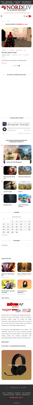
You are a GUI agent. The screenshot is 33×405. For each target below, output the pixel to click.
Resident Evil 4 (8, 205)
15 (12, 227)
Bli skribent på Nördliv (8, 3)
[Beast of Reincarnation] (24, 267)
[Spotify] (17, 387)
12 (29, 224)
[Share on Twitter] (17, 65)
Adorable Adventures (24, 176)
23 (16, 229)
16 (16, 227)
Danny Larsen (6, 55)
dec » (6, 235)
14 (8, 227)
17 (21, 227)
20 (3, 229)
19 (29, 227)
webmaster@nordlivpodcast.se (16, 399)
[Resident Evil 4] (10, 198)
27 (3, 232)
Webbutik (17, 3)
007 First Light (8, 191)
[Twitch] (26, 387)
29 (12, 232)
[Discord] (13, 387)
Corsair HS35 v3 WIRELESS (22, 291)
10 (21, 224)
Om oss (2, 1)
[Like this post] (13, 65)
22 (12, 229)
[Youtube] (19, 387)
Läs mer (4, 63)
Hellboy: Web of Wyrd (9, 52)
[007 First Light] (10, 185)
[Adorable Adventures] (24, 170)
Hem (3, 21)
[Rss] (15, 387)
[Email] (21, 387)
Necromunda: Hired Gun (9, 177)
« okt (3, 235)
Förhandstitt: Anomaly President (8, 291)
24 (21, 229)
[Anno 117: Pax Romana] (17, 154)
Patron (20, 191)
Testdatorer (17, 1)
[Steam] (24, 387)
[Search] (24, 16)
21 (8, 229)
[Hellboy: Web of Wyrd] (16, 37)
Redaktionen (9, 1)
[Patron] (24, 185)
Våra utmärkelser (26, 1)
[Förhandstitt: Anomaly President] (9, 284)
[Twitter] (10, 387)
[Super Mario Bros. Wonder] (24, 198)
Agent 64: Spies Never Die (8, 274)
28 (8, 232)
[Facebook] (8, 387)
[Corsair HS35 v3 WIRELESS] (24, 284)
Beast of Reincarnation (24, 274)
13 (3, 227)
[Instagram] (6, 387)
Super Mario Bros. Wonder (23, 205)
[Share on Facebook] (15, 65)
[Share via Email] (19, 65)
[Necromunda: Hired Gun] (10, 170)
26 (29, 229)
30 (16, 232)
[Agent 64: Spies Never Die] (9, 267)
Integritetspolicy (26, 3)
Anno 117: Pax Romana (14, 162)
